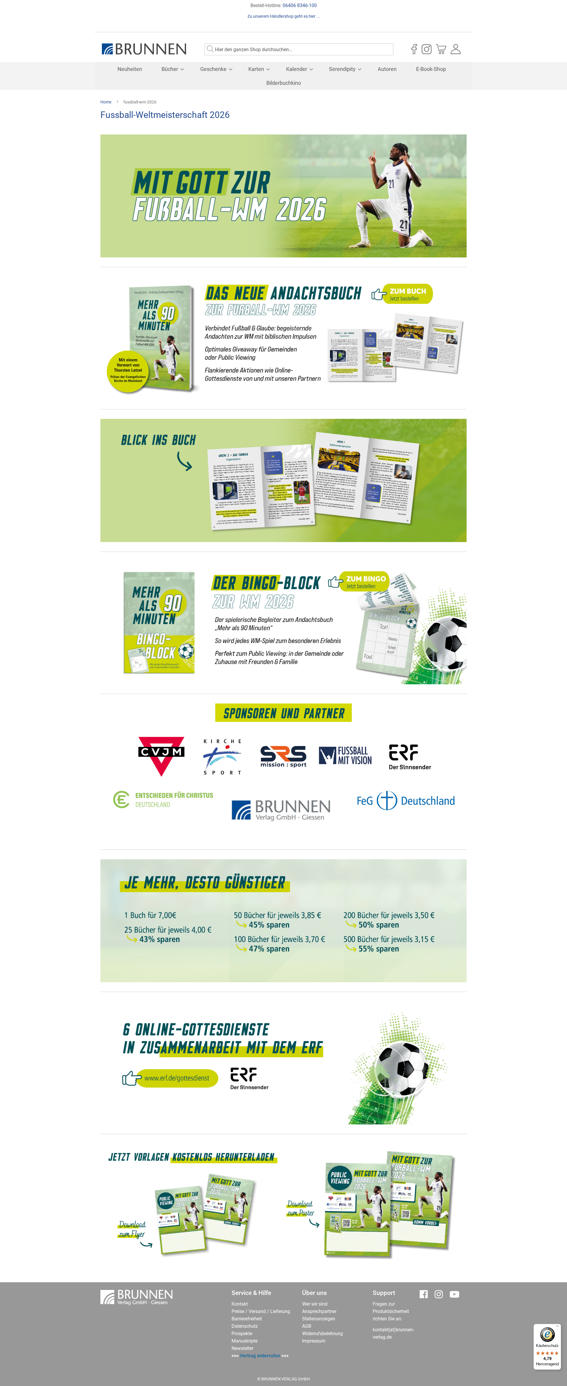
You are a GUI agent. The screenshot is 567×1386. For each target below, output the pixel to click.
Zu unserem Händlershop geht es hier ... (283, 16)
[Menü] (557, 1327)
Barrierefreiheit (247, 1319)
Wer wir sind (315, 1304)
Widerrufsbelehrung (322, 1333)
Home (106, 102)
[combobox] (298, 49)
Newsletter (242, 1348)
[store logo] (144, 49)
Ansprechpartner (319, 1311)
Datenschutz (245, 1326)
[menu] (283, 76)
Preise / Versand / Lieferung (261, 1311)
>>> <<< (260, 1356)
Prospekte (242, 1333)
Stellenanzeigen (318, 1319)
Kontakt (240, 1304)
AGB (306, 1326)
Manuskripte (245, 1341)
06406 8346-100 (300, 5)
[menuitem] (130, 69)
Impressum (313, 1341)
